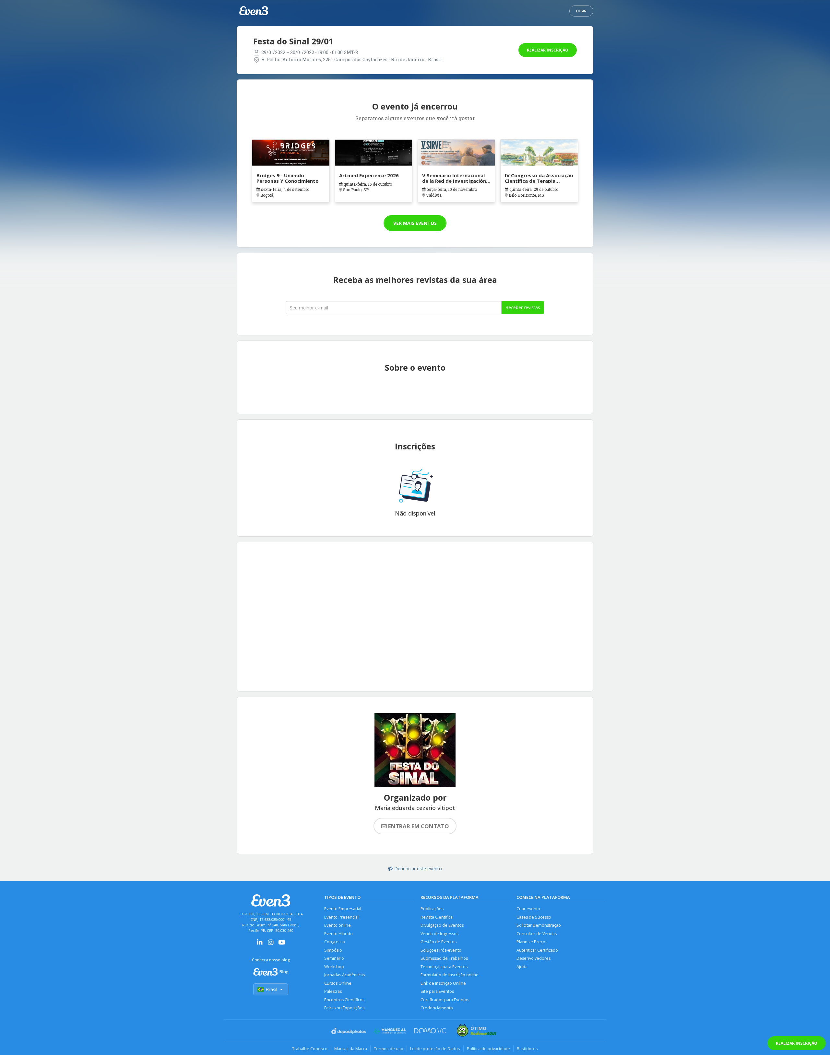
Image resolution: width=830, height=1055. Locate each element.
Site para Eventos (437, 991)
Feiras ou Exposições (344, 1008)
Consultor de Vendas (536, 933)
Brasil (271, 989)
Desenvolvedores (533, 958)
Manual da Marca (350, 1048)
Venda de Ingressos (439, 933)
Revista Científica (437, 917)
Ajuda (522, 966)
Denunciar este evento (418, 868)
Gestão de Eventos (438, 942)
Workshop (334, 966)
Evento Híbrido (338, 933)
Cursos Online (337, 983)
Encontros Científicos (344, 1000)
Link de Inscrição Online (443, 983)
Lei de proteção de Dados (435, 1048)
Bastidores (527, 1048)
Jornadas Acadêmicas (344, 975)
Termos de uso (388, 1048)
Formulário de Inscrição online (450, 975)
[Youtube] (282, 944)
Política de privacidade (488, 1048)
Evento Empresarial (342, 908)
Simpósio (333, 950)
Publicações (432, 908)
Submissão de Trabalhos (444, 958)
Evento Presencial (341, 917)
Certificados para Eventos (445, 1000)
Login (581, 11)
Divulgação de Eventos (442, 925)
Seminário (334, 958)
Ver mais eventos (415, 223)
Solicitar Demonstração (538, 925)
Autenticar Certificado (537, 950)
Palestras (333, 991)
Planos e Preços (531, 942)
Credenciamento (437, 1008)
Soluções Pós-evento (441, 950)
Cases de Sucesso (533, 917)
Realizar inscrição (547, 50)
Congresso (334, 942)
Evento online (337, 925)
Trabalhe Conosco (309, 1048)
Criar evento (528, 908)
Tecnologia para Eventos (444, 966)
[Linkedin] (260, 944)
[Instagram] (271, 944)
